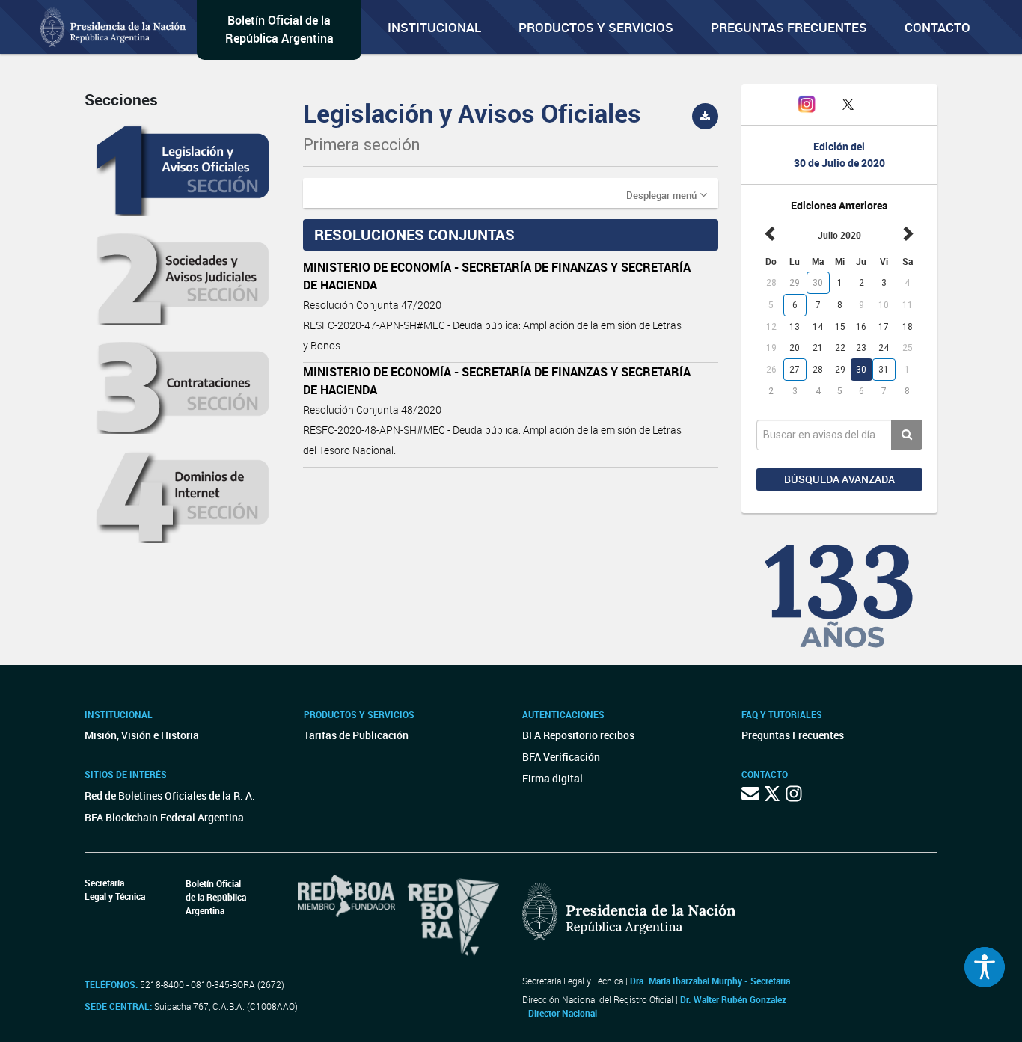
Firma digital (552, 778)
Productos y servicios (595, 27)
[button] (666, 194)
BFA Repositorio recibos (578, 735)
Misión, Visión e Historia (142, 735)
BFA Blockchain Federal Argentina (164, 817)
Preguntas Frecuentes (789, 27)
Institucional (434, 27)
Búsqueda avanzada (839, 479)
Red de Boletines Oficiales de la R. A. (170, 795)
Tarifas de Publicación (356, 735)
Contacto (937, 27)
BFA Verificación (561, 757)
